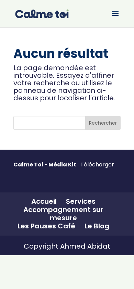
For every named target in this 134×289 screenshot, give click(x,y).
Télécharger (97, 164)
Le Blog (97, 226)
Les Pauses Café (46, 226)
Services (81, 201)
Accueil (44, 201)
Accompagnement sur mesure (63, 214)
